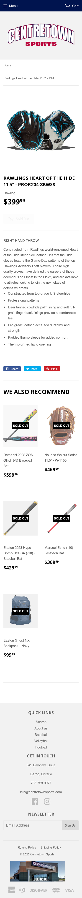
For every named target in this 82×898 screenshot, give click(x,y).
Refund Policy (27, 847)
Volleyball (41, 740)
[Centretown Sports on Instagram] (47, 802)
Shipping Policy (51, 847)
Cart (75, 5)
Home (7, 65)
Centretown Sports (42, 854)
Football (41, 747)
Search (41, 721)
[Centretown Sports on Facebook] (34, 802)
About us (41, 728)
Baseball (41, 734)
